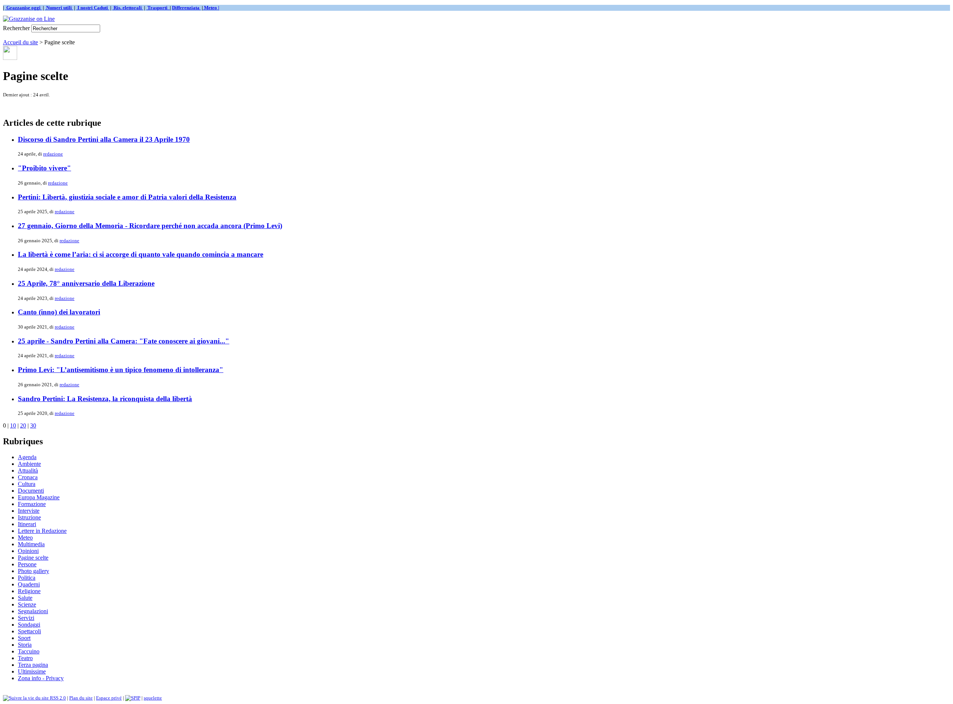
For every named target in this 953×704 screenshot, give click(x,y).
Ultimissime (32, 671)
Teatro (25, 658)
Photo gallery (33, 571)
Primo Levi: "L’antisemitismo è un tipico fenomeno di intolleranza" (120, 370)
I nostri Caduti (92, 7)
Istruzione (29, 517)
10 (13, 425)
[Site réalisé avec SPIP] (132, 698)
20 (23, 425)
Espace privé (109, 698)
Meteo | (211, 7)
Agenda (27, 457)
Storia (25, 644)
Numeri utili (59, 7)
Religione (29, 591)
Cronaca (28, 477)
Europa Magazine (39, 497)
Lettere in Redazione (42, 531)
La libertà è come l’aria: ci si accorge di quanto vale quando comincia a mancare (140, 254)
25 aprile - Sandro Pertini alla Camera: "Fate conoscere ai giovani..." (123, 341)
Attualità (28, 470)
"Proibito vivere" (44, 168)
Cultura (26, 484)
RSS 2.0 (57, 698)
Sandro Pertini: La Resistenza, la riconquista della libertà (105, 399)
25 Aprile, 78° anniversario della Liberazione (86, 283)
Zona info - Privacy (41, 678)
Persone (27, 564)
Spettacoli (29, 631)
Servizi (26, 618)
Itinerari (27, 524)
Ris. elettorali (127, 7)
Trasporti (158, 7)
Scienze (27, 604)
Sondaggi (29, 624)
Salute (25, 598)
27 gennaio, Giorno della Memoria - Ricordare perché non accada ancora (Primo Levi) (150, 226)
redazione (53, 154)
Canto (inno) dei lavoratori (59, 312)
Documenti (31, 490)
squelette (153, 698)
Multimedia (31, 544)
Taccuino (28, 651)
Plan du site (81, 698)
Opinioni (28, 551)
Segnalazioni (33, 611)
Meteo (25, 537)
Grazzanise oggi (23, 7)
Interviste (28, 511)
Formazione (32, 504)
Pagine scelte (33, 557)
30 (33, 425)
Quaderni (29, 584)
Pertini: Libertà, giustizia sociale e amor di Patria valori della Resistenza (127, 197)
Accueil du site (20, 42)
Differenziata (186, 7)
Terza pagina (33, 665)
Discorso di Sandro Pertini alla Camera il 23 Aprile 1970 (104, 139)
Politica (26, 578)
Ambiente (29, 464)
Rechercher (16, 28)
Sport (24, 638)
